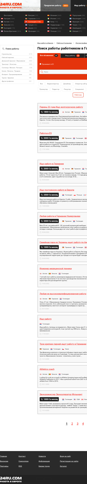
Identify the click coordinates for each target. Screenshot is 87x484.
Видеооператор (53, 84)
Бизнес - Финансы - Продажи (11, 71)
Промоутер (44, 89)
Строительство (7, 54)
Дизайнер (67, 84)
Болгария (9, 28)
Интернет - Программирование (12, 74)
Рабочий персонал (8, 57)
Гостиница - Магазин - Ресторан (12, 67)
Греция (32, 25)
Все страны (8, 15)
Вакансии (4, 461)
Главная (3, 456)
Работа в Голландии (64, 43)
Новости (42, 456)
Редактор (55, 89)
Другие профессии (8, 81)
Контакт (22, 456)
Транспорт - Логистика (9, 64)
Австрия (9, 18)
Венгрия (33, 15)
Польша (55, 31)
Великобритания (12, 31)
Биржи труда (44, 466)
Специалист (79, 89)
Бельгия (9, 25)
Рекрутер (67, 89)
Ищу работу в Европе (45, 43)
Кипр (54, 22)
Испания (55, 15)
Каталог (63, 466)
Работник (78, 95)
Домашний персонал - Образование (13, 61)
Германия (34, 18)
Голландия (34, 22)
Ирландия (33, 31)
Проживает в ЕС (47, 64)
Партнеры (4, 466)
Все (41, 84)
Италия (55, 18)
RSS (20, 466)
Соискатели (23, 461)
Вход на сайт (65, 456)
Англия (9, 22)
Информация (44, 461)
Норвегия (56, 28)
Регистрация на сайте (69, 461)
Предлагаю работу (56, 5)
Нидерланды (57, 25)
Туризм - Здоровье (8, 78)
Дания (32, 28)
